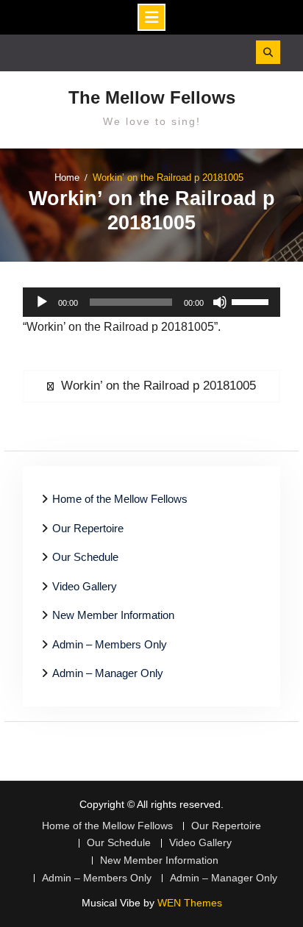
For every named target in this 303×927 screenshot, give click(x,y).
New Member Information (113, 615)
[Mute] (220, 302)
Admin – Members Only (109, 644)
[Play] (42, 302)
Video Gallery (84, 586)
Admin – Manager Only (107, 673)
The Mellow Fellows (151, 97)
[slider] (252, 300)
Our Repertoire (88, 528)
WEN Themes (189, 903)
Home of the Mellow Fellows (120, 499)
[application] (151, 302)
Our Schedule (85, 557)
